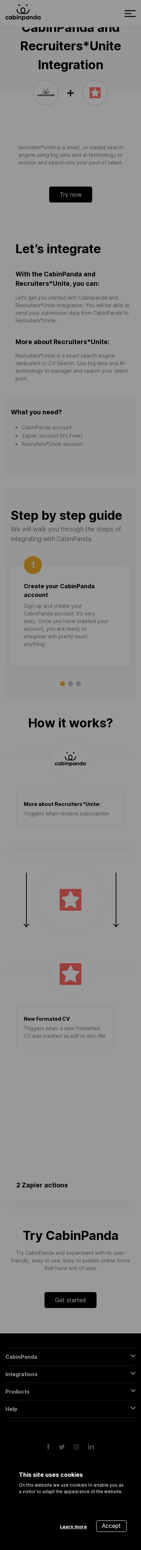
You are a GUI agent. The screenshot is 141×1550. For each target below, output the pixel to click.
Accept (111, 1525)
